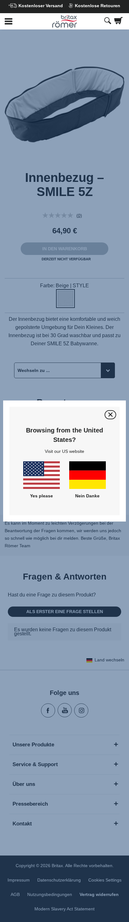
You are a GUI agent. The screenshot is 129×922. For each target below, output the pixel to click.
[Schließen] (110, 414)
